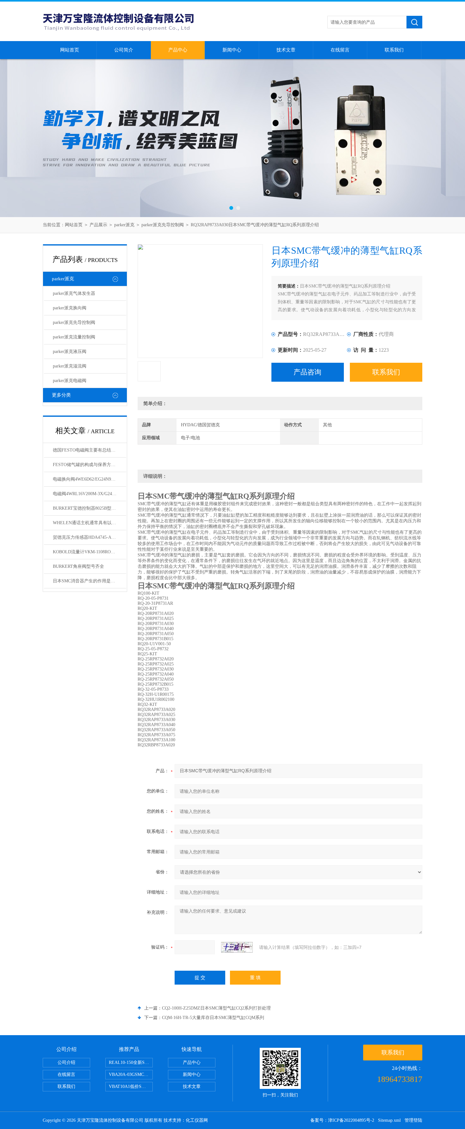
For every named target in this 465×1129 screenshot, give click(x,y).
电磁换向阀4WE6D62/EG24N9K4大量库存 (89, 479)
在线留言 (340, 49)
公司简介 (123, 49)
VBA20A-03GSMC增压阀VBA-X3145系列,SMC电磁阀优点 (131, 1074)
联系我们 (394, 49)
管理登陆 (413, 1120)
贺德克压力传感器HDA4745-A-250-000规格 (89, 537)
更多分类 (61, 395)
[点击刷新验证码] (237, 947)
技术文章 (285, 49)
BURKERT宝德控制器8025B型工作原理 (89, 508)
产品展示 (98, 224)
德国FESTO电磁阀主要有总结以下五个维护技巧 (89, 450)
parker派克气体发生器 (74, 293)
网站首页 (69, 49)
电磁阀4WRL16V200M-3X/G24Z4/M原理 (89, 493)
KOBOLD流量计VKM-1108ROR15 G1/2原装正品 (89, 551)
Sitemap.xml (389, 1120)
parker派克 (124, 224)
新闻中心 (231, 49)
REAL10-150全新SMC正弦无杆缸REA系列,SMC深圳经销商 (131, 1062)
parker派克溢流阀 (69, 366)
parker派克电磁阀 (69, 380)
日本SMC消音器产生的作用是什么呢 (88, 581)
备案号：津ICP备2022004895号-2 (342, 1120)
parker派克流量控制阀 (74, 337)
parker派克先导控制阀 (162, 224)
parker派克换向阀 (69, 308)
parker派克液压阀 (69, 351)
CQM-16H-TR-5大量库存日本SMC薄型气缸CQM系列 (213, 1017)
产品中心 (177, 49)
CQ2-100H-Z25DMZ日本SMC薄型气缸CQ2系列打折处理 (216, 1008)
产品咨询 (307, 372)
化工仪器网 (197, 1120)
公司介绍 (66, 1062)
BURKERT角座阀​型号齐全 (78, 566)
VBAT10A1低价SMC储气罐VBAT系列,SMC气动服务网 (131, 1086)
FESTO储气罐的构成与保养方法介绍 (88, 464)
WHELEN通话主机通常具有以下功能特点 (89, 522)
